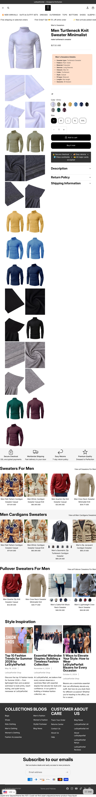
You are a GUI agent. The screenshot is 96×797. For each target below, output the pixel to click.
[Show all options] (69, 600)
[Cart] (93, 8)
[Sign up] (67, 772)
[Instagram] (71, 788)
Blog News (37, 728)
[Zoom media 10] (15, 195)
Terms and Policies (48, 789)
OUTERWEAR (55, 15)
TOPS (64, 15)
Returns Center (57, 724)
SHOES (83, 15)
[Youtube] (76, 788)
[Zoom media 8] (15, 168)
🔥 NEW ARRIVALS (10, 15)
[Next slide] (20, 485)
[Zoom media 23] (35, 355)
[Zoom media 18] (15, 302)
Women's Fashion (40, 720)
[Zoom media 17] (35, 275)
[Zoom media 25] (35, 382)
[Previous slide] (3, 485)
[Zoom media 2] (15, 88)
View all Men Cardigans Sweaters (82, 515)
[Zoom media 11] (35, 195)
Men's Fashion (39, 715)
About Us (55, 733)
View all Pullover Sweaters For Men (82, 569)
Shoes (7, 720)
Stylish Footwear (40, 724)
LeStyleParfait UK (81, 724)
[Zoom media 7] (35, 141)
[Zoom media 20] (15, 328)
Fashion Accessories (13, 737)
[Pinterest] (89, 788)
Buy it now (71, 145)
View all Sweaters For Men (85, 469)
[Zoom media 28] (15, 435)
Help (53, 737)
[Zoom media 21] (35, 328)
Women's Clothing (12, 733)
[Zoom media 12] (15, 221)
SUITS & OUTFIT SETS (29, 15)
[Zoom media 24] (15, 382)
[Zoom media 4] (15, 115)
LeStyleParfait (16, 788)
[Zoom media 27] (35, 408)
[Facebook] (67, 788)
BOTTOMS (73, 15)
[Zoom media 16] (15, 275)
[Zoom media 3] (35, 88)
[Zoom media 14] (15, 248)
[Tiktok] (80, 788)
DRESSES (44, 15)
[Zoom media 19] (35, 302)
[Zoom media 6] (15, 141)
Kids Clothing (10, 724)
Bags (7, 715)
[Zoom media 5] (35, 115)
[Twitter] (85, 788)
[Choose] (19, 493)
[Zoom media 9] (35, 168)
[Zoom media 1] (25, 47)
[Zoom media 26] (15, 408)
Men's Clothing (11, 728)
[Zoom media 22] (15, 355)
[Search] (8, 8)
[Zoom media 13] (35, 221)
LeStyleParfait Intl (81, 728)
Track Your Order (58, 720)
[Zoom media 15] (35, 248)
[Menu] (3, 8)
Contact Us (55, 728)
